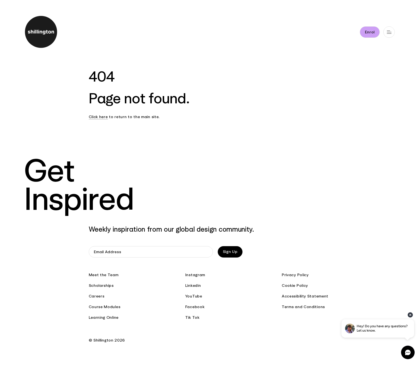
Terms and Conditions (303, 306)
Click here (98, 116)
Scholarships (101, 285)
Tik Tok (192, 317)
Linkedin (193, 285)
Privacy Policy (295, 275)
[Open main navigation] (389, 32)
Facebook (195, 306)
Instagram (195, 275)
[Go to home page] (48, 33)
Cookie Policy (295, 285)
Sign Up (230, 251)
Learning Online (104, 317)
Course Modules (105, 306)
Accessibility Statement (305, 296)
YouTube (193, 296)
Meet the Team (104, 275)
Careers (97, 296)
